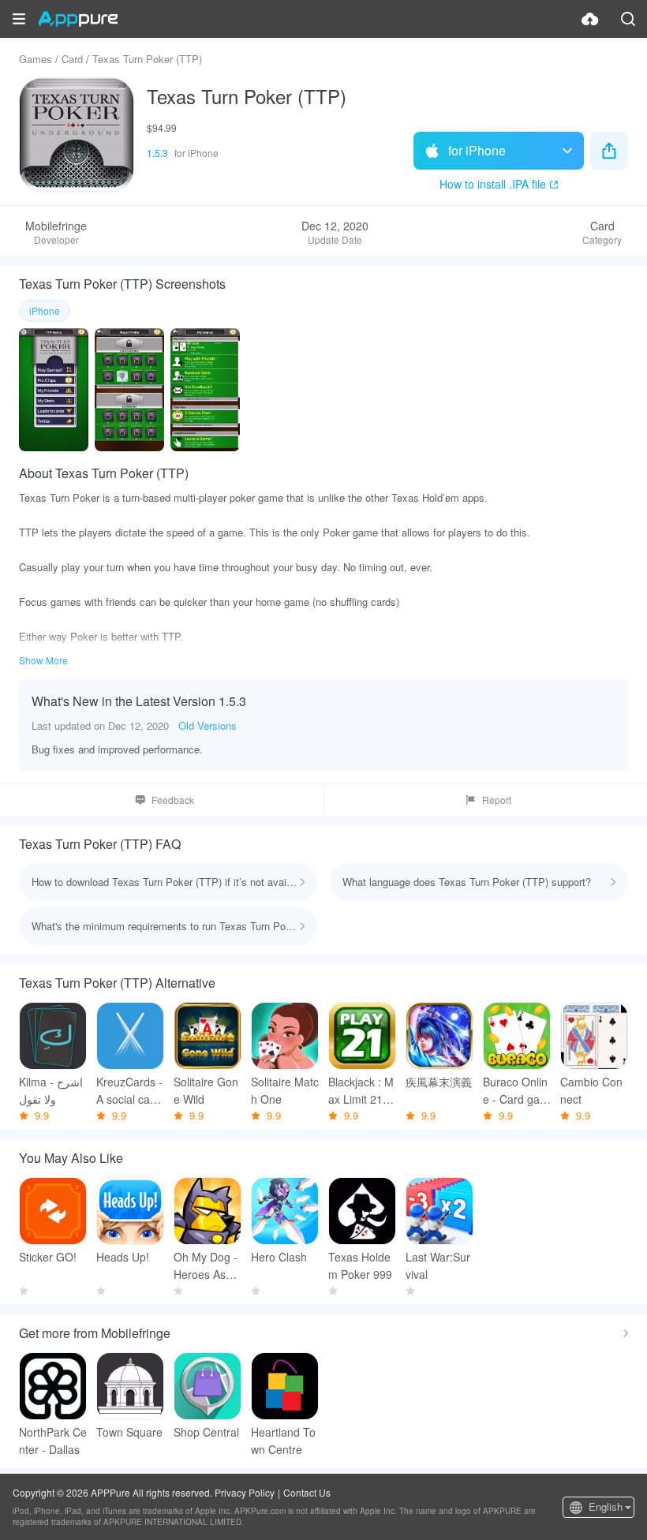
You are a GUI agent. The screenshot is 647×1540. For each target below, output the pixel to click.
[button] (19, 19)
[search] (628, 19)
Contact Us (307, 1492)
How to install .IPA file (492, 184)
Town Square (129, 1432)
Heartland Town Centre (283, 1440)
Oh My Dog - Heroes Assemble (205, 1266)
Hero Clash (279, 1257)
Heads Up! (122, 1257)
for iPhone (477, 150)
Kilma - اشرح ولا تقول (51, 1090)
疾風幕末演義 (439, 1082)
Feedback (172, 799)
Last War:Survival (438, 1265)
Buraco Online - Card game (516, 1091)
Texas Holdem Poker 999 (360, 1265)
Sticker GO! (48, 1257)
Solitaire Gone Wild (206, 1090)
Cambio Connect (591, 1090)
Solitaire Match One (285, 1090)
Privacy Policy (245, 1492)
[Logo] (78, 19)
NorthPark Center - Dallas (53, 1440)
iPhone (44, 310)
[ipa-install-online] (590, 19)
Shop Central (206, 1432)
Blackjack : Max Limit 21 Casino (361, 1091)
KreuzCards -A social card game (129, 1091)
